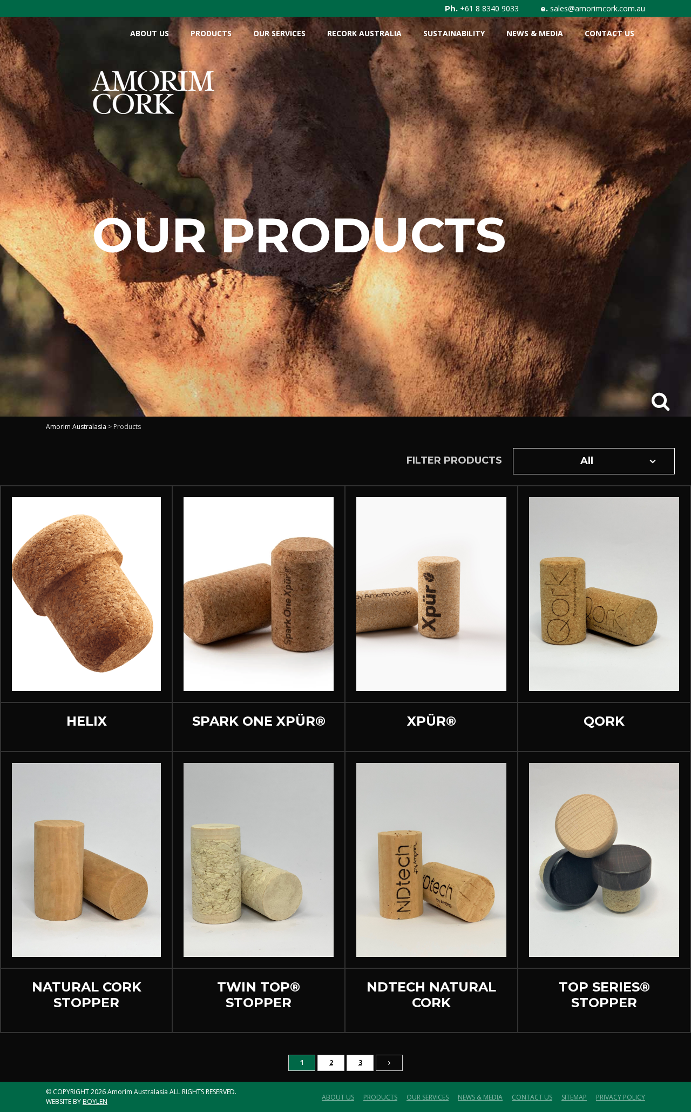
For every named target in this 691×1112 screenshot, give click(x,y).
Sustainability (454, 33)
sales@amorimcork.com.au (597, 8)
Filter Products (454, 460)
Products (211, 33)
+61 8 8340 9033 (489, 8)
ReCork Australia (364, 33)
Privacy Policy (620, 1097)
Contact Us (609, 33)
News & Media (534, 33)
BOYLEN (95, 1101)
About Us (149, 33)
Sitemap (574, 1097)
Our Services (279, 33)
